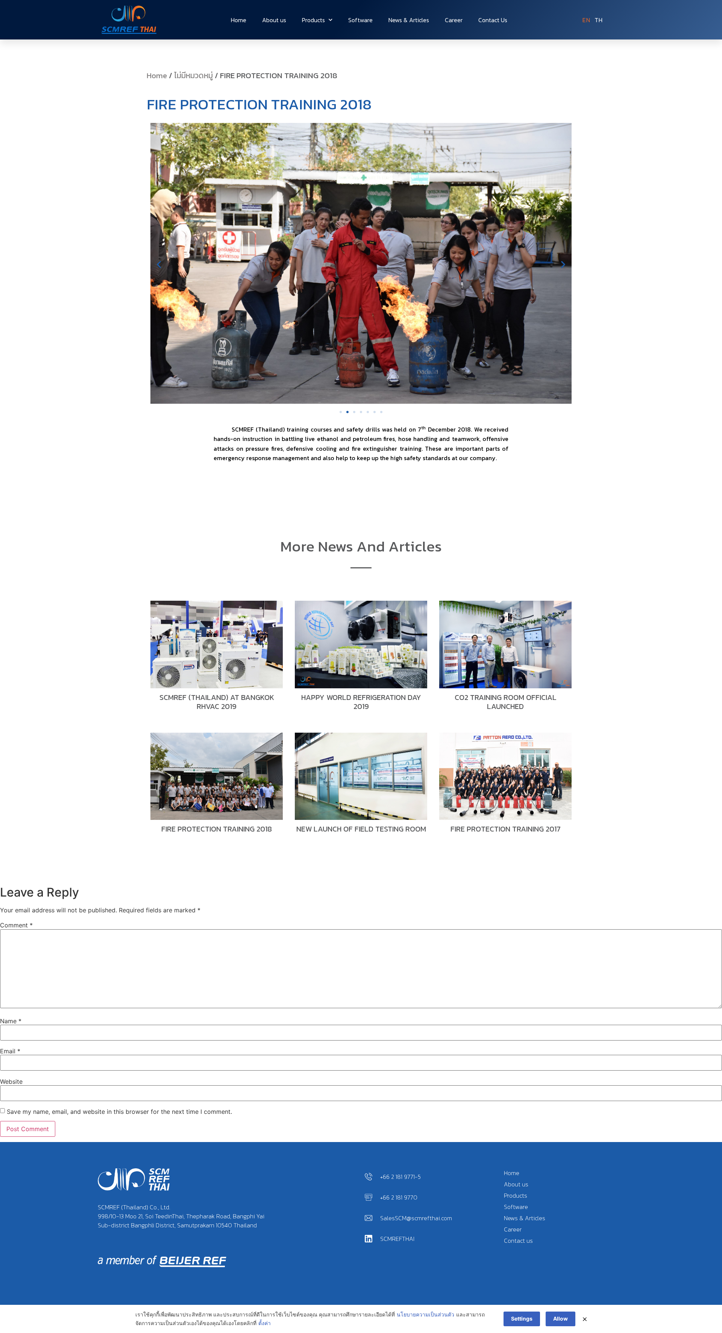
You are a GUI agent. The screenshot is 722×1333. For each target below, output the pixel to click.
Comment (16, 925)
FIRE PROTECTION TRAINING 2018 (216, 829)
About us (274, 19)
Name (10, 1021)
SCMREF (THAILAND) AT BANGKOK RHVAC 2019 (216, 702)
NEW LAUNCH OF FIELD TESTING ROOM (361, 829)
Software (360, 19)
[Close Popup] (585, 1319)
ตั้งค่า (264, 1323)
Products (313, 19)
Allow (560, 1318)
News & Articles (408, 19)
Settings (521, 1318)
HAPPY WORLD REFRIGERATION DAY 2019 (361, 702)
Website (11, 1082)
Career (454, 19)
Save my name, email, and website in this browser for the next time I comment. (119, 1112)
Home (238, 19)
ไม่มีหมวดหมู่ (193, 75)
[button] (159, 264)
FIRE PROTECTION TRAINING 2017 (505, 829)
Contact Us (492, 19)
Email (10, 1051)
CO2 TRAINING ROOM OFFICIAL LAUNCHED (506, 702)
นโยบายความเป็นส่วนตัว (425, 1314)
